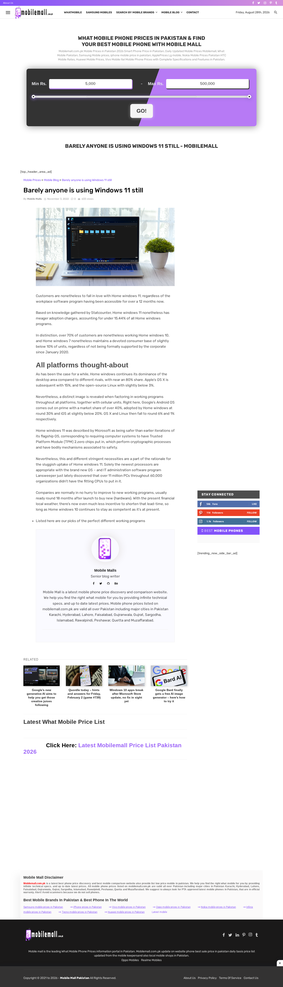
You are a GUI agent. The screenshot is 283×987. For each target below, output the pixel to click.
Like (254, 503)
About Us (8, 2)
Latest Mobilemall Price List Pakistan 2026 (102, 748)
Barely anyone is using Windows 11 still (87, 180)
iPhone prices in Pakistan (87, 907)
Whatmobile (73, 12)
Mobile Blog (170, 12)
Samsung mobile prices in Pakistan (43, 907)
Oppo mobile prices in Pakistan (173, 907)
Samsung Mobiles (99, 12)
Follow (252, 512)
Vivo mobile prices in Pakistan (129, 907)
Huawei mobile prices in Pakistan (126, 912)
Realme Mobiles (151, 960)
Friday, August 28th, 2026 (253, 12)
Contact (192, 12)
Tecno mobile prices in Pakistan (79, 912)
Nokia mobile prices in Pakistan (218, 907)
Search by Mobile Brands (135, 12)
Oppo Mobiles (130, 960)
